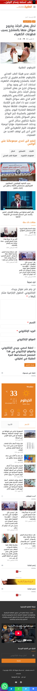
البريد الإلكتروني (26, 331)
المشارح (21, 151)
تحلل (12, 151)
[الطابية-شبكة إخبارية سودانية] (23, 7)
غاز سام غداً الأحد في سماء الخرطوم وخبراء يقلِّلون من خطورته (14, 458)
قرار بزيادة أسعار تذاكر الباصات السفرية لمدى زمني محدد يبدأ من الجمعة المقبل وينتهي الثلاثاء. (13, 447)
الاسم (31, 322)
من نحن (23, 677)
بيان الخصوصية (16, 677)
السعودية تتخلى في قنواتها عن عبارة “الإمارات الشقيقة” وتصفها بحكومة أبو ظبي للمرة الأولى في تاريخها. (12, 434)
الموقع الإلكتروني (26, 339)
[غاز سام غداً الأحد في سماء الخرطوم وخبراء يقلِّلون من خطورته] (29, 458)
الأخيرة (10, 424)
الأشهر (27, 424)
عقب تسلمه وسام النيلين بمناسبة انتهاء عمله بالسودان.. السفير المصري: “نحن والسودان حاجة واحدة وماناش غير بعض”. (9, 255)
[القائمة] (34, 7)
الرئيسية (31, 17)
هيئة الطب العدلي (9, 155)
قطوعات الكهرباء (27, 155)
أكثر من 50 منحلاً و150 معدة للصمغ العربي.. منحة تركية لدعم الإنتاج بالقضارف (9, 242)
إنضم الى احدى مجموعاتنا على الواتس (18, 142)
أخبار (26, 17)
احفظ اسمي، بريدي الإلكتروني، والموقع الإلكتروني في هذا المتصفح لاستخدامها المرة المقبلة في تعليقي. (18, 353)
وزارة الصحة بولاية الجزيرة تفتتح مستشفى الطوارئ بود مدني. (27, 230)
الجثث (31, 151)
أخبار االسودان (27, 21)
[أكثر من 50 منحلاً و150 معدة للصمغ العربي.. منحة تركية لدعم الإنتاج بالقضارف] (9, 232)
